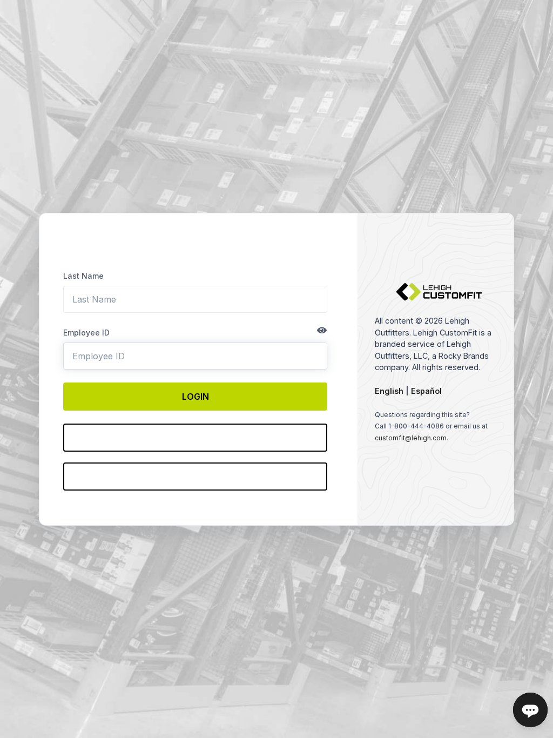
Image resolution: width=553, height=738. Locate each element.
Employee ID (86, 332)
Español (426, 390)
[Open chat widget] (530, 710)
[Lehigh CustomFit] (439, 298)
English (389, 390)
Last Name (83, 275)
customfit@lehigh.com (411, 438)
